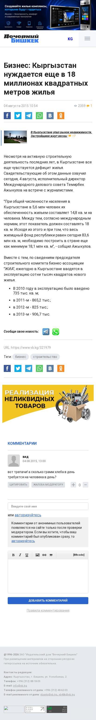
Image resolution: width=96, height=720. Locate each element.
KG (70, 39)
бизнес (20, 357)
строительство (45, 357)
